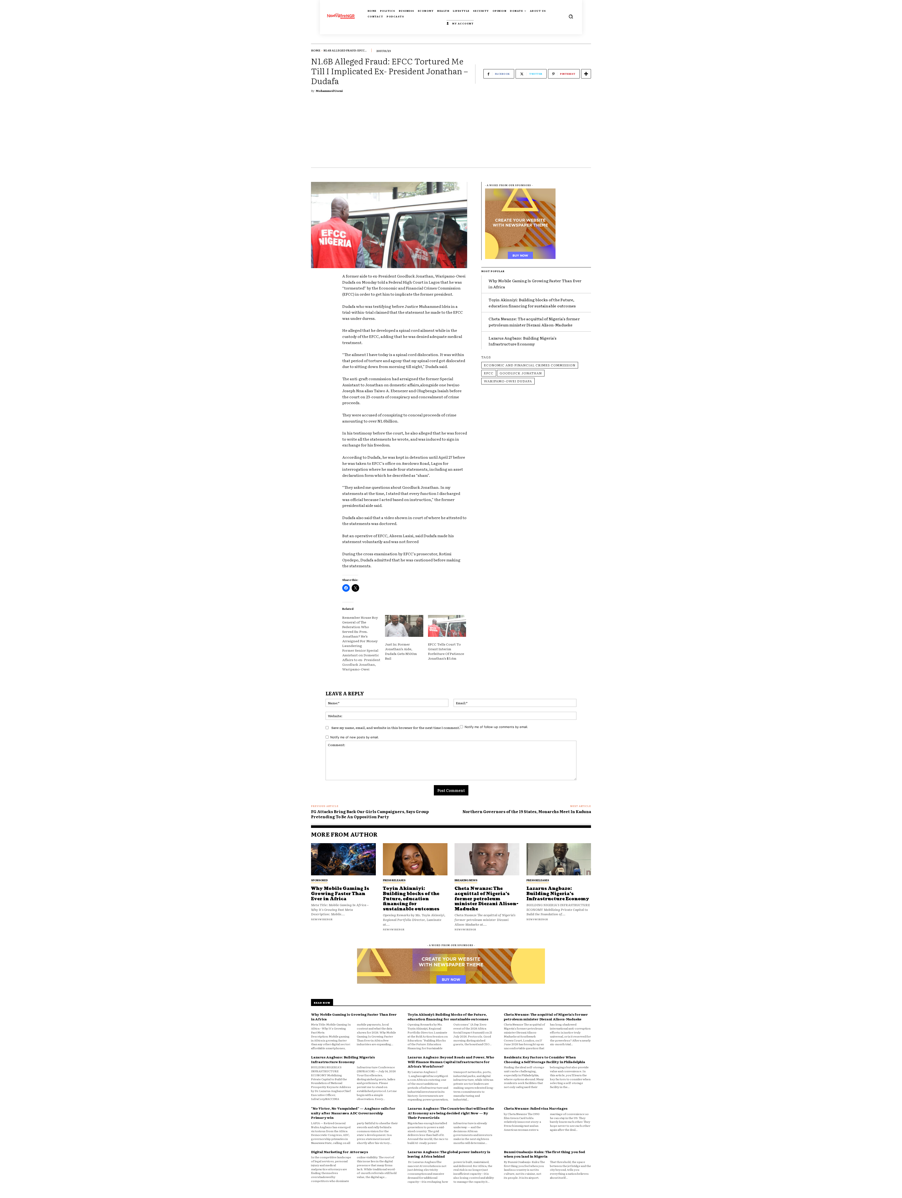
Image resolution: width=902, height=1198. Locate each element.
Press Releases (394, 880)
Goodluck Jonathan (521, 373)
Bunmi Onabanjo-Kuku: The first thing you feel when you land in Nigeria (544, 1154)
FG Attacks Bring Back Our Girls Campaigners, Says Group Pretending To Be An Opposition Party (370, 814)
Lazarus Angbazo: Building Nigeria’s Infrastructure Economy (522, 341)
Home (315, 50)
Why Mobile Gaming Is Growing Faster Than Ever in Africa (340, 894)
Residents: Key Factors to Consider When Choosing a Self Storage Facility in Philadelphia (544, 1059)
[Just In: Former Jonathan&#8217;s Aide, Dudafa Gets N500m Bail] (404, 626)
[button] (570, 16)
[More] (586, 73)
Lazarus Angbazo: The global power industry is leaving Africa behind (449, 1154)
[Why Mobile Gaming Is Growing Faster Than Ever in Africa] (343, 859)
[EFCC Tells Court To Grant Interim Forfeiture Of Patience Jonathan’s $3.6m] (447, 626)
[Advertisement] (451, 132)
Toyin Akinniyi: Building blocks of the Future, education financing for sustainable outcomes (532, 303)
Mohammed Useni (329, 90)
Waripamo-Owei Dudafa (508, 381)
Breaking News (466, 880)
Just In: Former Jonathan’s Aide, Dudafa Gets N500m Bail (401, 651)
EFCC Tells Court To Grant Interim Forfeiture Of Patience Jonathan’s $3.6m (446, 651)
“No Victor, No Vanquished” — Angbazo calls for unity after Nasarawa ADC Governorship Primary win (353, 1113)
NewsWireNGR (322, 919)
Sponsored (319, 880)
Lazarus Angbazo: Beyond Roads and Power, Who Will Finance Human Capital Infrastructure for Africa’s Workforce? (451, 1062)
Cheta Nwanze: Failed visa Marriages (535, 1108)
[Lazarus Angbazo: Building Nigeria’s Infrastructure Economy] (558, 859)
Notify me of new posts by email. (354, 737)
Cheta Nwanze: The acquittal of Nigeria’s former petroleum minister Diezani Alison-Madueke (534, 322)
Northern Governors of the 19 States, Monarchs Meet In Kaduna (527, 811)
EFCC (489, 373)
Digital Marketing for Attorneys (339, 1151)
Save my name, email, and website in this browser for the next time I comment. (395, 727)
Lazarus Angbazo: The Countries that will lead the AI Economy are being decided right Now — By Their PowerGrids (451, 1113)
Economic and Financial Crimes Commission (529, 365)
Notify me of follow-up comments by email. (496, 727)
